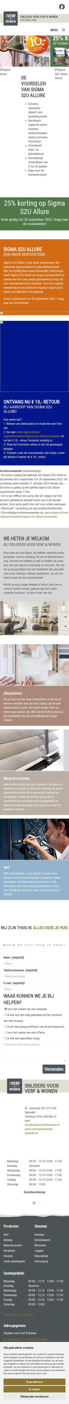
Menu (54, 30)
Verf (6, 1234)
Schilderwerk (42, 1240)
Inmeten (39, 1234)
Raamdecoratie (13, 1245)
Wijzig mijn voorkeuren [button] (34, 1396)
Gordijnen (9, 1250)
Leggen (38, 1250)
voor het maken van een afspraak (27, 1009)
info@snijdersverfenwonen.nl (42, 1125)
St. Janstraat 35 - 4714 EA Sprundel (25, 1339)
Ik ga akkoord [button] (34, 1381)
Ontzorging (41, 1261)
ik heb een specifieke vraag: (23, 1038)
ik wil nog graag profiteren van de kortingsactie (35, 1026)
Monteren (40, 1245)
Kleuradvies (41, 1256)
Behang (8, 1240)
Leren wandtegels (14, 1261)
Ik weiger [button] (34, 1389)
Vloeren (8, 1256)
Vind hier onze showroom (19, 1314)
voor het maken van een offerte (26, 1032)
